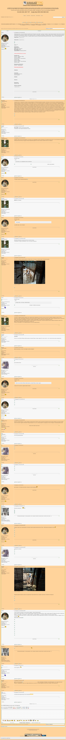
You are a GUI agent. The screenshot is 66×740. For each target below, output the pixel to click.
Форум (25, 15)
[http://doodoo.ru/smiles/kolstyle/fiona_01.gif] (31, 720)
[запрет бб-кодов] (13, 708)
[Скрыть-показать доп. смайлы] (37, 720)
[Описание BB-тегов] (28, 707)
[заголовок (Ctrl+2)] (7, 707)
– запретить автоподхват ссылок (35, 722)
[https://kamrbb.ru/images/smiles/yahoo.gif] (21, 720)
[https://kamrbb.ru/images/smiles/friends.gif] (12, 720)
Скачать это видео (17, 284)
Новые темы (33, 15)
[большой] (8, 708)
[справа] (10, 707)
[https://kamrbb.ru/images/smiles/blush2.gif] (28, 720)
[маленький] (9, 708)
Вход (42, 15)
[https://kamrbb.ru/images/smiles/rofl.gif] (23, 720)
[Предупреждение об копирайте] (15, 708)
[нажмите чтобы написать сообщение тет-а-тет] (5, 41)
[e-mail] (14, 708)
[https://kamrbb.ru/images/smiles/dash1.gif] (15, 720)
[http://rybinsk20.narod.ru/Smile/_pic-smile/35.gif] (7, 720)
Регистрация (38, 15)
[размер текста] (7, 708)
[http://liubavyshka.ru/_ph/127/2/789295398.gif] (5, 720)
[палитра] (20, 707)
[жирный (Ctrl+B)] (1, 707)
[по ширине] (11, 707)
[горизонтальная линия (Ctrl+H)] (15, 707)
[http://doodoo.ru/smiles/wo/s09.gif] (3, 720)
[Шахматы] (26, 707)
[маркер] (20, 708)
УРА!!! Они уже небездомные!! (8, 28)
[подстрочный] (11, 708)
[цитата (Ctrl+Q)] (21, 707)
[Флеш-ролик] (27, 707)
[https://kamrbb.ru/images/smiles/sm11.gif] (8, 720)
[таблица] (24, 707)
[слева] (8, 707)
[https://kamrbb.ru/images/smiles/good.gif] (19, 720)
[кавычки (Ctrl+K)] (14, 707)
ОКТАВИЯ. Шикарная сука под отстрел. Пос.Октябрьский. (20, 28)
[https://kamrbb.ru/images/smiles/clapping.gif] (27, 720)
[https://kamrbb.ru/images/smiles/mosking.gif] (24, 720)
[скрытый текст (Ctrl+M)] (23, 707)
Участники (28, 15)
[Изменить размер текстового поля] (1, 708)
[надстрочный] (10, 708)
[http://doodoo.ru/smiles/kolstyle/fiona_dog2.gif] (34, 720)
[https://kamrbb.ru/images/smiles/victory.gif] (17, 720)
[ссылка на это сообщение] (14, 32)
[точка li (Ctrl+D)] (22, 708)
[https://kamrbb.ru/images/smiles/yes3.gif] (10, 720)
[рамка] (13, 707)
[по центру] (9, 707)
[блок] (22, 707)
